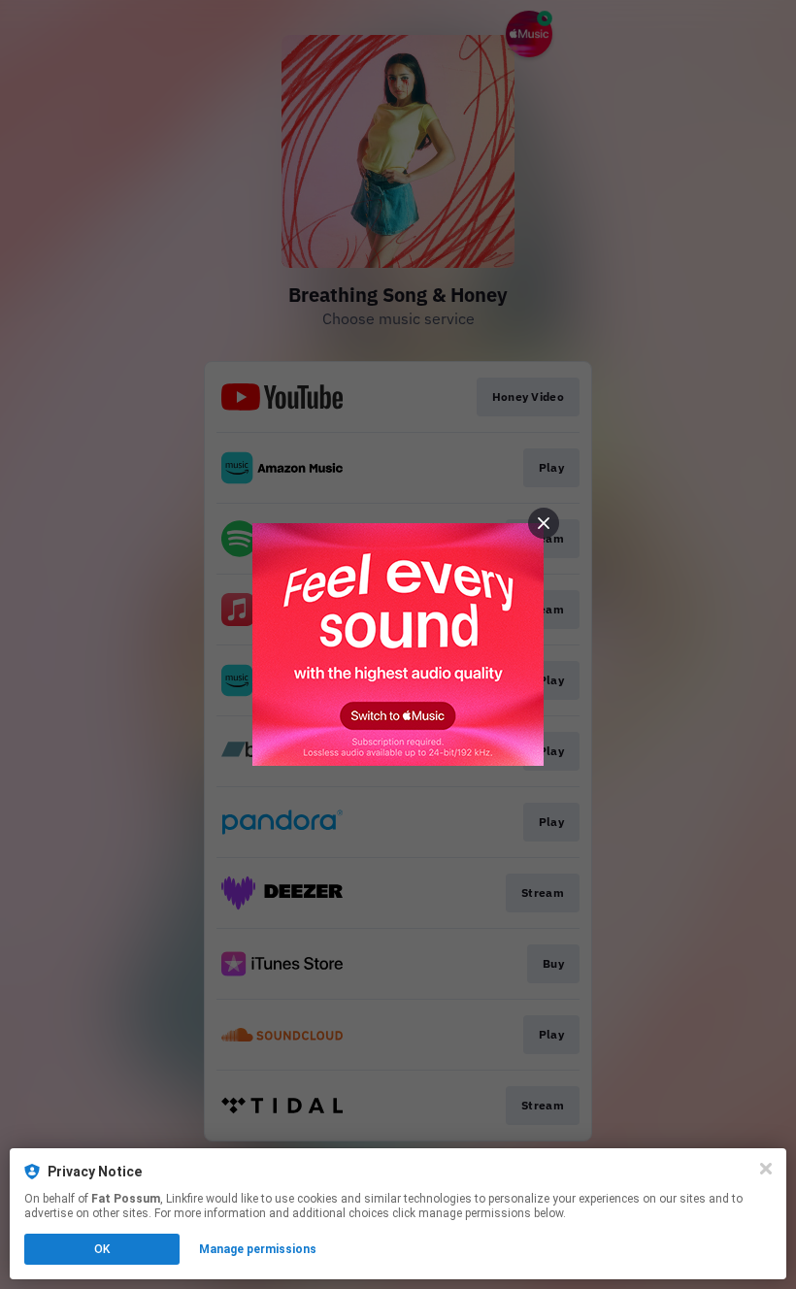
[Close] (765, 1168)
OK (102, 1249)
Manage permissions (257, 1249)
